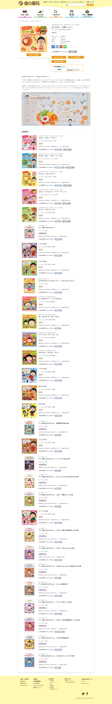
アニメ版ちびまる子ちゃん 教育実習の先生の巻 (54, 423)
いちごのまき (43, 244)
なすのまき (42, 404)
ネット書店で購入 (76, 57)
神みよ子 (65, 29)
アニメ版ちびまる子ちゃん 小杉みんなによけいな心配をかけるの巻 (60, 566)
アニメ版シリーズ (43, 225)
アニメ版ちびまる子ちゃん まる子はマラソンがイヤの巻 (56, 656)
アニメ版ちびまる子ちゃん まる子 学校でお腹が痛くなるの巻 (58, 530)
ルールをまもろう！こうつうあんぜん (50, 298)
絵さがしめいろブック (44, 278)
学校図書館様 (37, 681)
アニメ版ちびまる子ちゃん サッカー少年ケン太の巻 (55, 602)
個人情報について (54, 689)
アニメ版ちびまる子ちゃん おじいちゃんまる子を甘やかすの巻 (58, 477)
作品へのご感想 (34, 54)
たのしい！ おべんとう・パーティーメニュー (52, 191)
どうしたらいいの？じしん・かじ (49, 334)
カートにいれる (59, 57)
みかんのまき (43, 386)
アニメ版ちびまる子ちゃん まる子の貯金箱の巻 (54, 638)
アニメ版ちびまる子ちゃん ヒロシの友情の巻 (53, 584)
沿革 (51, 684)
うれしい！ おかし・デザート (48, 138)
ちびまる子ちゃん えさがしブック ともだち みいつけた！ (57, 280)
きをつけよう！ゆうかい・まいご (49, 352)
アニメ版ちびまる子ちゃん (47, 227)
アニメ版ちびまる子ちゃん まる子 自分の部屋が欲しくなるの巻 (59, 620)
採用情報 (52, 685)
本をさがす (90, 4)
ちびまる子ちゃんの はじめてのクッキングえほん (66, 24)
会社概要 (45, 2)
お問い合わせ (56, 2)
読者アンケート (83, 2)
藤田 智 (50, 246)
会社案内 (51, 678)
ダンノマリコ (51, 158)
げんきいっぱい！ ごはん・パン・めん (50, 155)
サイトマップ (85, 683)
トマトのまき (43, 368)
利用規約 (52, 687)
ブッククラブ (24, 685)
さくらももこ (55, 29)
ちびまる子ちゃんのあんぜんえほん (47, 296)
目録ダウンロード (69, 680)
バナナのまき (43, 261)
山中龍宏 (50, 301)
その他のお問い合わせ (70, 682)
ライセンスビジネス (74, 2)
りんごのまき (43, 439)
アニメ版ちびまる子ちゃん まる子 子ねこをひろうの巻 (56, 548)
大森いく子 (51, 140)
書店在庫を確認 (59, 61)
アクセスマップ (53, 682)
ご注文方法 (50, 2)
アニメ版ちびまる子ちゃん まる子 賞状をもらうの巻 (56, 495)
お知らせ (23, 681)
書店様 (35, 679)
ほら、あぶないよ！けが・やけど (49, 316)
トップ (19, 21)
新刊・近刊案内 (25, 679)
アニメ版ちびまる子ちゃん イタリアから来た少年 (54, 459)
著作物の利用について (64, 2)
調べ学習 (63, 43)
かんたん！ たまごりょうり (47, 173)
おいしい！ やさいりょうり (47, 209)
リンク (83, 681)
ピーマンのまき (43, 511)
